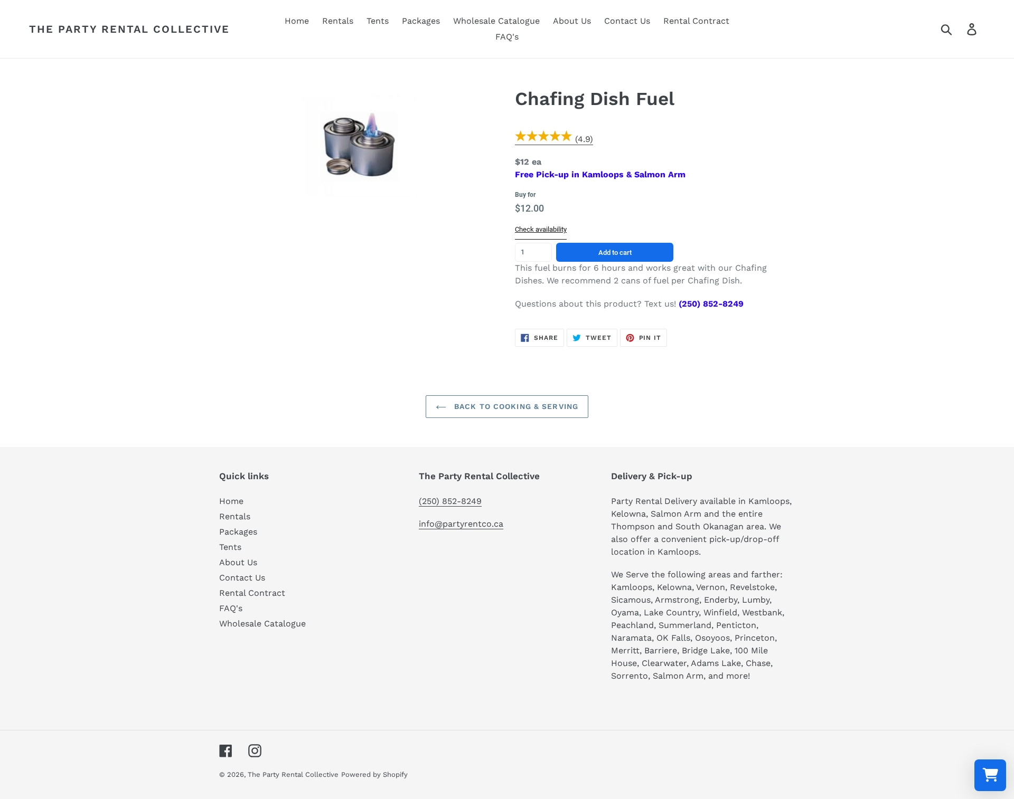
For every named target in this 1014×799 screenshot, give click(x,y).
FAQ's (230, 608)
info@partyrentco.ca (461, 524)
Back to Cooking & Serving (515, 406)
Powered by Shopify (374, 774)
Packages (238, 532)
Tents (230, 547)
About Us (238, 562)
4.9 (584, 139)
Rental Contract (252, 593)
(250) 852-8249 (450, 501)
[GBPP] (543, 139)
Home (231, 501)
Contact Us (242, 578)
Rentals (234, 516)
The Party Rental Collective (129, 29)
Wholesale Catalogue (262, 624)
